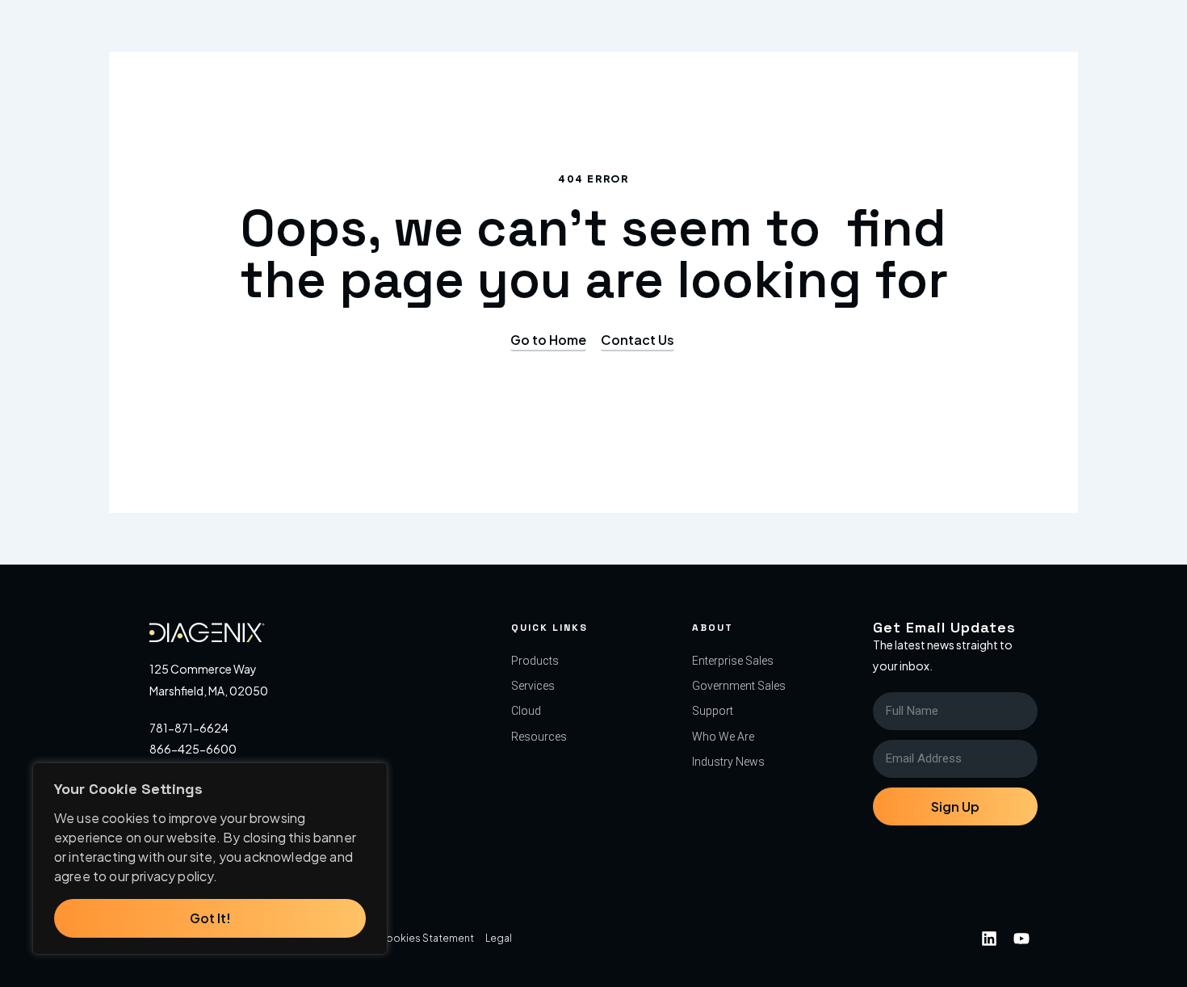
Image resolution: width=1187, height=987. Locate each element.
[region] (210, 858)
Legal (498, 938)
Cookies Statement (426, 938)
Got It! (210, 917)
